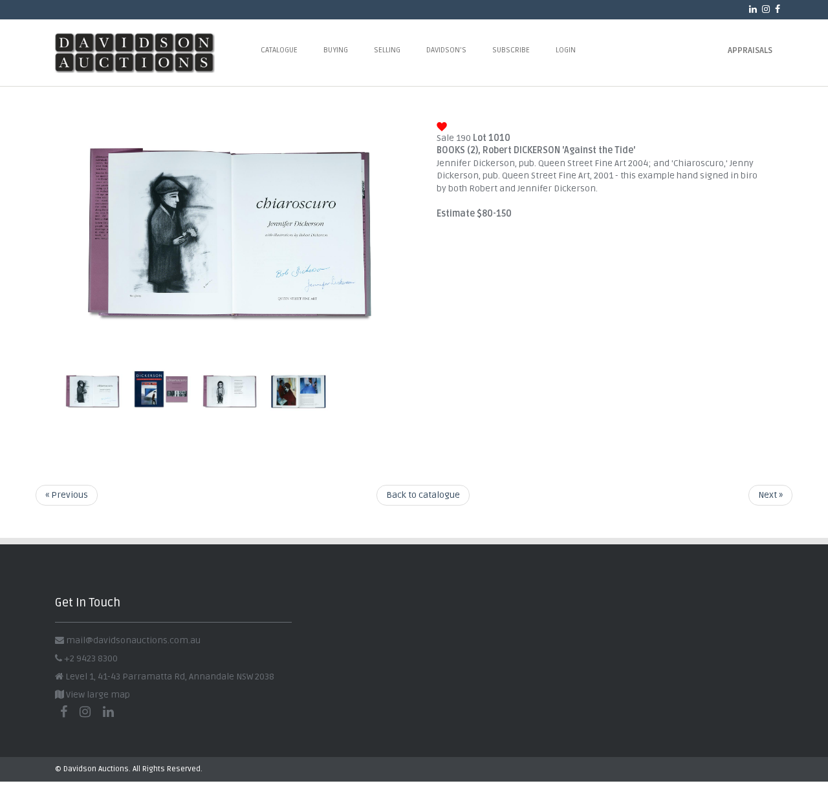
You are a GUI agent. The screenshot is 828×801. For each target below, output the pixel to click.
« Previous (66, 494)
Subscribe (511, 50)
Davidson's (446, 50)
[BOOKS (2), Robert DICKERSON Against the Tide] (229, 346)
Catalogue (279, 50)
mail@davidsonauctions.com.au (133, 640)
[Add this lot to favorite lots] (442, 125)
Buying (335, 50)
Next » (770, 494)
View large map (97, 694)
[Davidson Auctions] (151, 52)
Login (566, 50)
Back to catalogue (423, 494)
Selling (387, 50)
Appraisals (750, 50)
